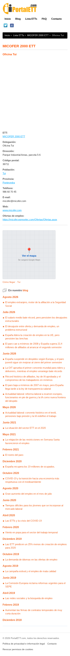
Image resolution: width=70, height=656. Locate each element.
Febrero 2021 (11, 449)
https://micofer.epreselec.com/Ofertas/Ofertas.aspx (30, 219)
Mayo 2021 (9, 434)
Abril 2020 (9, 515)
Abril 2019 (9, 593)
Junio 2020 (9, 500)
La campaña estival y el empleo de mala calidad (30, 571)
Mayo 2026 (9, 407)
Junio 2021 (9, 422)
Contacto (56, 18)
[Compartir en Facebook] (12, 25)
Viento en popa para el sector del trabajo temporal (31, 532)
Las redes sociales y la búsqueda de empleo (28, 598)
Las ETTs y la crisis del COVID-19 (23, 520)
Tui (4, 173)
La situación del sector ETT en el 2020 (25, 427)
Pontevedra (9, 182)
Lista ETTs (31, 18)
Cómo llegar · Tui (11, 282)
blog (25, 290)
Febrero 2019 (11, 604)
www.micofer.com (12, 210)
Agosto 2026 (10, 297)
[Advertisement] (35, 92)
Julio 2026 (9, 312)
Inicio (8, 18)
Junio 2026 (9, 353)
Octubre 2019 (11, 554)
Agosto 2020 (10, 488)
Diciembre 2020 (12, 461)
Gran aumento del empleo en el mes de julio (28, 493)
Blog (18, 18)
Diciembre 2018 (12, 620)
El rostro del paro (14, 454)
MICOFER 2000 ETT (38, 35)
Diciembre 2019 (12, 539)
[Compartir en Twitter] (5, 25)
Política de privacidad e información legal (24, 644)
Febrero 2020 (11, 527)
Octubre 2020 (11, 473)
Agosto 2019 (10, 565)
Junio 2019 (9, 577)
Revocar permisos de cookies (18, 649)
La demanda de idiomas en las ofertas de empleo (31, 559)
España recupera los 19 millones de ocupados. (30, 466)
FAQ (44, 18)
